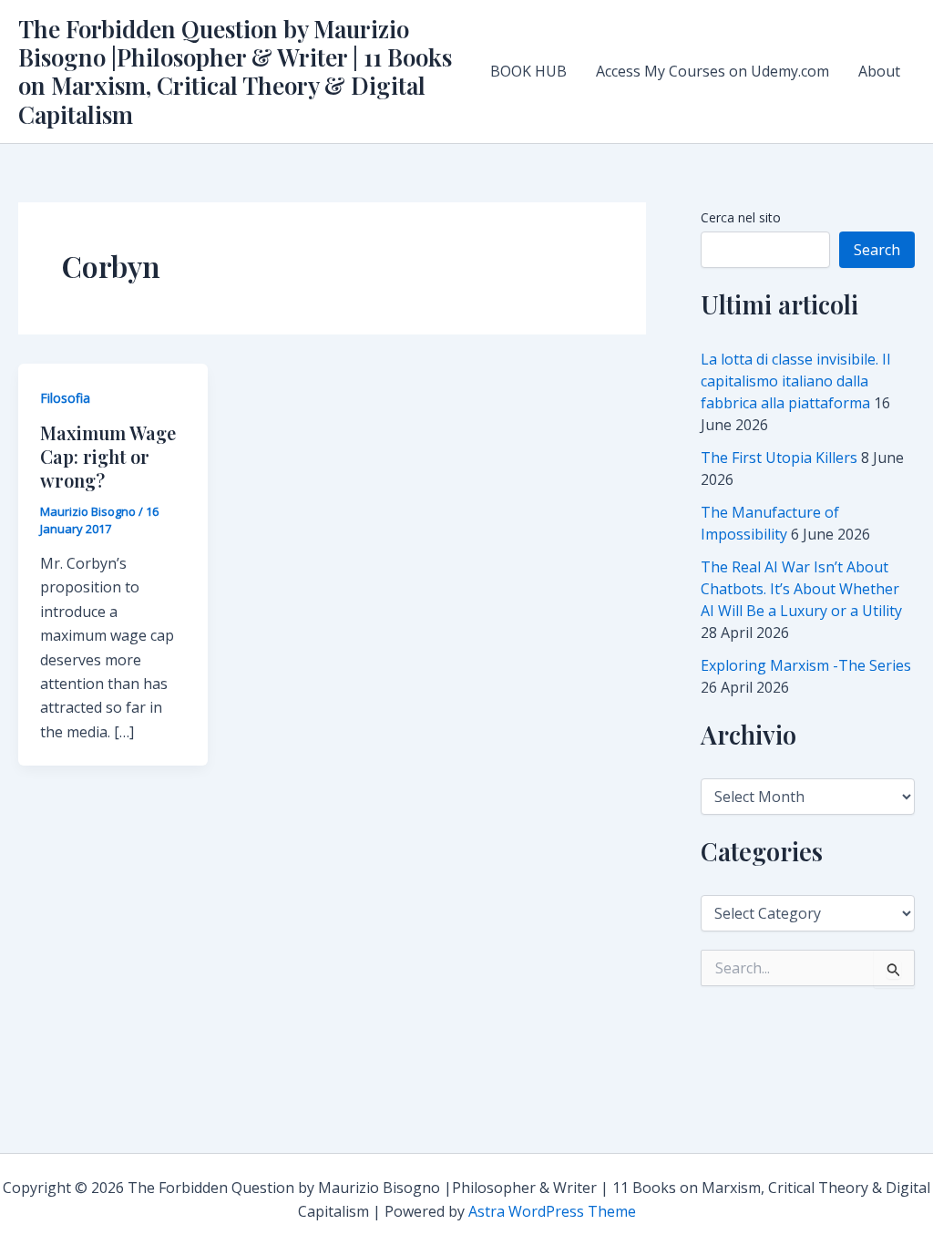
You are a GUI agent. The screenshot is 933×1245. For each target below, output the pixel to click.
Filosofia (65, 397)
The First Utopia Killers (779, 458)
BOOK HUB (528, 71)
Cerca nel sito (741, 217)
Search (877, 250)
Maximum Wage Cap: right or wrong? (108, 456)
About (879, 71)
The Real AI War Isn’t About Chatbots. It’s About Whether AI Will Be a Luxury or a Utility (801, 589)
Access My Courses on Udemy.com (712, 71)
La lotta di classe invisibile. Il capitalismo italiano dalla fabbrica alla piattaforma (795, 381)
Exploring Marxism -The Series (806, 665)
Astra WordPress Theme (552, 1211)
